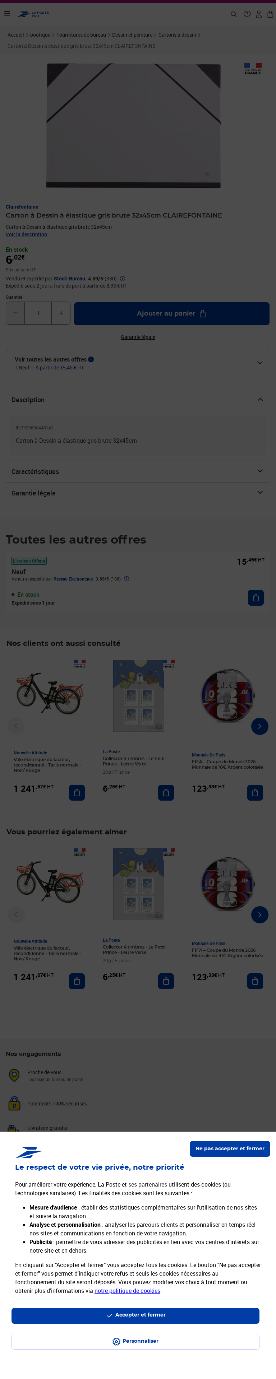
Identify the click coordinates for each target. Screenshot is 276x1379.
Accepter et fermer (140, 1315)
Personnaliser (140, 1341)
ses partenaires (147, 1184)
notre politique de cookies (127, 1291)
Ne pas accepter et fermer (230, 1148)
